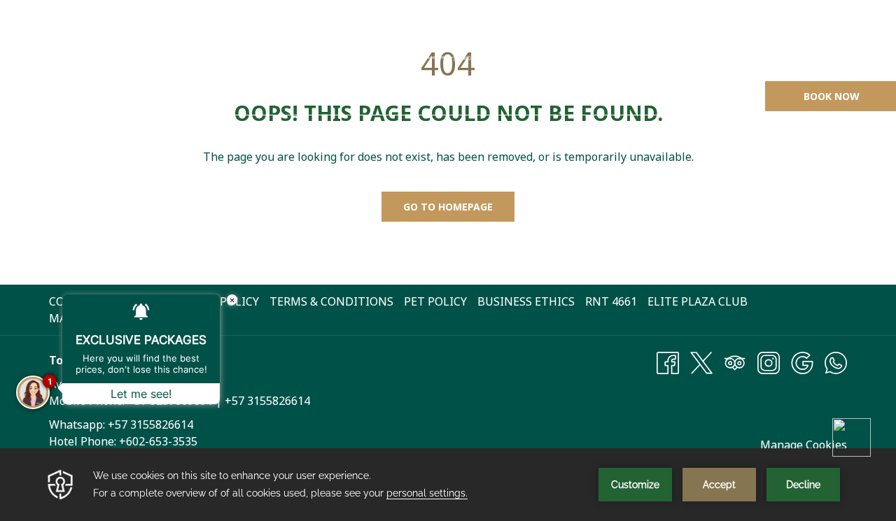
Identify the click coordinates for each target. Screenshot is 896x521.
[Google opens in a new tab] (802, 361)
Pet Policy (435, 301)
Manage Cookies (803, 444)
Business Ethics (526, 301)
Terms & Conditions (331, 301)
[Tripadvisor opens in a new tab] (735, 361)
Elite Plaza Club (698, 301)
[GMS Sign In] (801, 36)
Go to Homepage (448, 206)
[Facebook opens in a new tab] (668, 361)
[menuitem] (96, 96)
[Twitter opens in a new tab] (701, 361)
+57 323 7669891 (708, 37)
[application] (448, 484)
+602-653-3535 (158, 441)
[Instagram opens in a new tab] (768, 361)
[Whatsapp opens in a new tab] (836, 361)
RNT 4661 (612, 301)
